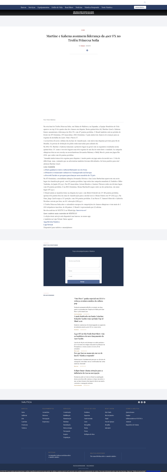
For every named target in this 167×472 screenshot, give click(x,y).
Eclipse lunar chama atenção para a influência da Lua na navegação (88, 371)
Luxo (85, 422)
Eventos (76, 329)
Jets (23, 418)
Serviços (32, 7)
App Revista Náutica (51, 222)
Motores (45, 415)
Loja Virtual (48, 225)
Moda (86, 428)
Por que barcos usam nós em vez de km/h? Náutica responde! (88, 354)
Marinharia (66, 425)
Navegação (45, 418)
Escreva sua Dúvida (74, 261)
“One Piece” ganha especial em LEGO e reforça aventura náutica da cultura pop (89, 301)
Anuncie (128, 422)
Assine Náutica (139, 7)
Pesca (86, 431)
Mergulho (87, 425)
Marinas (65, 422)
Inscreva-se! (81, 210)
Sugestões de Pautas (132, 425)
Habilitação (66, 415)
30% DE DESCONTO (88, 13)
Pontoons (25, 425)
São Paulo (108, 412)
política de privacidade (79, 465)
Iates (23, 412)
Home (83, 30)
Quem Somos (130, 412)
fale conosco (90, 465)
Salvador (108, 428)
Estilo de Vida (57, 7)
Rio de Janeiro (109, 415)
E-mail (70, 276)
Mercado (76, 351)
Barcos (23, 7)
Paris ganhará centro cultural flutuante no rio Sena (66, 170)
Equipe (128, 415)
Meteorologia (67, 428)
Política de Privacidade (154, 471)
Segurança (45, 422)
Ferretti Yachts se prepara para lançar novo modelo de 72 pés (70, 175)
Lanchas (24, 422)
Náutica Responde (92, 7)
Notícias (79, 7)
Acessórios (45, 412)
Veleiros (24, 428)
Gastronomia (88, 418)
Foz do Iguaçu (109, 422)
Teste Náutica (107, 7)
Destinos (87, 412)
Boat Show (69, 7)
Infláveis (24, 415)
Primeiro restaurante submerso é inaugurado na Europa (68, 173)
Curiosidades (78, 314)
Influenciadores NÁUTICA (134, 418)
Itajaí (106, 418)
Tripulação (66, 437)
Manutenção (67, 418)
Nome (70, 271)
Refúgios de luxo (89, 434)
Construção (67, 412)
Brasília (107, 425)
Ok (147, 471)
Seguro (65, 434)
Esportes (87, 415)
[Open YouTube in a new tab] (87, 50)
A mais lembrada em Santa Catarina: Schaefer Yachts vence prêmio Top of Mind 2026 (89, 318)
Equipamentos (43, 7)
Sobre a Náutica (132, 408)
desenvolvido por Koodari (83, 468)
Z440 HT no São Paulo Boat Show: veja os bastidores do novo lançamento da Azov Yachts (89, 336)
